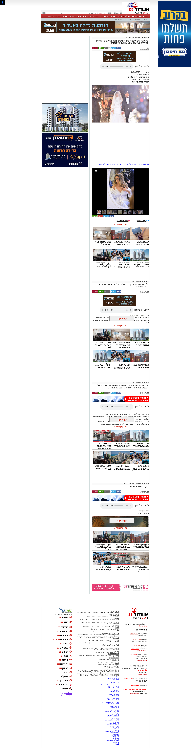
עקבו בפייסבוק (141, 221)
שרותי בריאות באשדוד (112, 703)
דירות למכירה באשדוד (112, 697)
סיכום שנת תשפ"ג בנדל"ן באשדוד (89, 637)
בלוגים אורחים (100, 652)
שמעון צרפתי (115, 734)
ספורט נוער (106, 629)
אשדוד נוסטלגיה (113, 654)
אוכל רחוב (108, 623)
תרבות (119, 16)
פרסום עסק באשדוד (113, 678)
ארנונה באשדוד (114, 709)
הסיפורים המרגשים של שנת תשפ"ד (109, 648)
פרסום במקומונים (114, 691)
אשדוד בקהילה (114, 641)
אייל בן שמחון (115, 682)
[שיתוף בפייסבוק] (118, 48)
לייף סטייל (115, 660)
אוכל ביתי (116, 621)
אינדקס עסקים (87, 671)
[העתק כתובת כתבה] (107, 48)
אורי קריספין (142, 511)
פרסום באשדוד (114, 714)
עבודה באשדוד (114, 718)
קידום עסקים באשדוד (113, 687)
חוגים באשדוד (95, 626)
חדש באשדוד (101, 659)
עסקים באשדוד (84, 675)
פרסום (117, 730)
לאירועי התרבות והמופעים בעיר (110, 626)
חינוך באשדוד (104, 675)
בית (147, 16)
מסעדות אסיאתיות (106, 621)
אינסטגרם (128, 19)
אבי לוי (117, 739)
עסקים (106, 16)
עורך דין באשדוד (114, 726)
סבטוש (117, 743)
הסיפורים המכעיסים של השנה (108, 637)
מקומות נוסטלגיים (114, 655)
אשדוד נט (145, 38)
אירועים (145, 19)
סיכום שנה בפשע (96, 636)
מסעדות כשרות (90, 622)
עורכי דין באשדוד (102, 665)
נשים (117, 671)
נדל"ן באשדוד (115, 677)
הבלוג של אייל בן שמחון (112, 652)
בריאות (98, 643)
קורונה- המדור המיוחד (112, 667)
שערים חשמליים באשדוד (112, 711)
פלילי (93, 617)
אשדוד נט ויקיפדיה (113, 715)
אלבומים (136, 38)
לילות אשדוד (136, 19)
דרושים (99, 16)
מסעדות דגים (93, 619)
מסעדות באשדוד (114, 695)
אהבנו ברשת (110, 671)
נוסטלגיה (94, 632)
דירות (92, 16)
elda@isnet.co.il (142, 651)
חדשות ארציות (115, 617)
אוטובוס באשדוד (83, 674)
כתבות (117, 632)
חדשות (141, 16)
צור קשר (51, 16)
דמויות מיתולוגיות (102, 655)
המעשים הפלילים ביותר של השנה (99, 674)
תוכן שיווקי (116, 659)
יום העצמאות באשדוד (113, 741)
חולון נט (116, 729)
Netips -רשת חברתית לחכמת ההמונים (108, 713)
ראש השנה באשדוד (106, 673)
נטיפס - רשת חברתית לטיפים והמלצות (108, 681)
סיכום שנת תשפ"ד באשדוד (110, 645)
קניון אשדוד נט (94, 675)
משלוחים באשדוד (114, 694)
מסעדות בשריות (114, 619)
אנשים (89, 613)
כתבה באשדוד (114, 719)
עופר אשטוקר (115, 735)
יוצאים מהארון (113, 614)
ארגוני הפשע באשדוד (103, 617)
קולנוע (85, 16)
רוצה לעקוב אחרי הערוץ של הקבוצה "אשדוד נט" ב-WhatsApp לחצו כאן (124, 164)
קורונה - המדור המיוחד (111, 666)
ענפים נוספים (115, 629)
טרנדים (100, 662)
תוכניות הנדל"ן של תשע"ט (92, 673)
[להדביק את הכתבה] (100, 217)
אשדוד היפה (115, 643)
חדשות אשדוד (114, 615)
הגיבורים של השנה (113, 634)
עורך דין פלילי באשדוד (112, 725)
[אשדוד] (136, 14)
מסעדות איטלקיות (83, 619)
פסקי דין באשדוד (114, 665)
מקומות (96, 613)
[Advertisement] (65, 68)
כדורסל (99, 629)
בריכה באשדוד (115, 733)
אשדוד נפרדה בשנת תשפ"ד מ (88, 648)
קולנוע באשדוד (85, 626)
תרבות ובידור (114, 625)
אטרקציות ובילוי (108, 662)
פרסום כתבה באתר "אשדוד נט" (110, 685)
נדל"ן (88, 617)
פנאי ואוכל (96, 671)
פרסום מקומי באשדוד (113, 686)
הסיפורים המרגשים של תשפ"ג (98, 634)
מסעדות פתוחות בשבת (92, 621)
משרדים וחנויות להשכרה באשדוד (109, 702)
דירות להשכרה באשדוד (112, 698)
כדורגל (93, 629)
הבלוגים (116, 651)
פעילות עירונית (106, 643)
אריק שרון (116, 742)
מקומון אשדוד (115, 693)
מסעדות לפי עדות (101, 622)
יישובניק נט (115, 690)
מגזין (117, 630)
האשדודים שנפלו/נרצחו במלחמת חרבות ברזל (106, 649)
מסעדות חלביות (103, 619)
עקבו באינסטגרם (122, 221)
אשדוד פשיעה (141, 412)
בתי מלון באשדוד (114, 689)
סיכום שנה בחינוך (108, 636)
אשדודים (102, 613)
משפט (78, 16)
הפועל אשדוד (115, 738)
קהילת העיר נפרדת (108, 644)
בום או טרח (110, 613)
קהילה (113, 16)
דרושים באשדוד (114, 706)
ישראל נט (116, 679)
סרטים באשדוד (114, 675)
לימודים (108, 659)
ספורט (134, 16)
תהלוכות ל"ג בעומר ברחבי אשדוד (136, 315)
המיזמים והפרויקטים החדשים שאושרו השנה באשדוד (104, 670)
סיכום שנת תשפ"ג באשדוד (110, 633)
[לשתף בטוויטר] (113, 48)
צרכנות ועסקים (114, 658)
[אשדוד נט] (134, 619)
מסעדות (116, 618)
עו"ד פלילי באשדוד (113, 723)
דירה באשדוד (115, 722)
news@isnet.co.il (142, 660)
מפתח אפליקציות (82, 670)
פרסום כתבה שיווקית (113, 717)
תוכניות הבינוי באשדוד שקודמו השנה (87, 647)
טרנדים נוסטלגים (90, 655)
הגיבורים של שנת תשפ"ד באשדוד (109, 647)
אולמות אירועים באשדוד (112, 721)
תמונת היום (118, 19)
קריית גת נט (115, 727)
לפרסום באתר (92, 13)
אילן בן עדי (116, 737)
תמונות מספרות (102, 632)
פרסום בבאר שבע (114, 701)
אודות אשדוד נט (68, 16)
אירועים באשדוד (114, 705)
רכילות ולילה (115, 611)
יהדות (103, 671)
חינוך (58, 16)
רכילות (127, 16)
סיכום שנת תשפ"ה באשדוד (110, 669)
